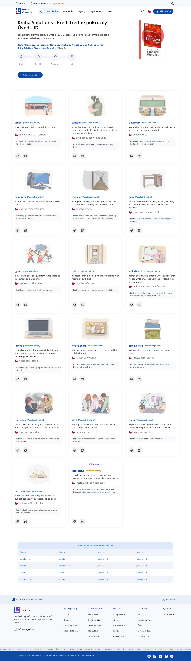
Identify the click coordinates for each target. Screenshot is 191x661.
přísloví (116, 631)
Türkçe (11, 649)
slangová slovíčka (120, 614)
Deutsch (98, 649)
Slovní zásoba (32, 45)
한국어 (131, 649)
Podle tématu (94, 620)
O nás (66, 620)
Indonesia (88, 649)
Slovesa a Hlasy (144, 631)
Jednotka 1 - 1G (25, 566)
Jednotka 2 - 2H (25, 579)
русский (28, 649)
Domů (21, 45)
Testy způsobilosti (95, 625)
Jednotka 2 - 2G (142, 572)
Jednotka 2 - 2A (103, 566)
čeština (188, 649)
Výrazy (116, 608)
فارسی (79, 649)
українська (38, 649)
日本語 (117, 649)
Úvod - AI (23, 552)
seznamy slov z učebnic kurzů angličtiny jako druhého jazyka (72, 45)
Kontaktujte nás (70, 625)
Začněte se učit (30, 75)
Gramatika (143, 608)
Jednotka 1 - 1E (103, 559)
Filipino (71, 649)
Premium (60, 3)
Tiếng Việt (49, 649)
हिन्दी (57, 649)
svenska (179, 649)
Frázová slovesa (120, 625)
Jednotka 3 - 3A (64, 579)
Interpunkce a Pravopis (145, 620)
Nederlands (169, 649)
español (3, 649)
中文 (124, 649)
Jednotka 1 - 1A (25, 559)
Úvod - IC (101, 552)
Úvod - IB (62, 552)
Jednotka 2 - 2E (64, 572)
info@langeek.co (26, 629)
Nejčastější (93, 631)
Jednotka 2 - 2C (25, 572)
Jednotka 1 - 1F (142, 559)
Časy (140, 625)
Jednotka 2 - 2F (103, 572)
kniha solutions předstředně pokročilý (37, 48)
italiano (19, 649)
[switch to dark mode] (172, 3)
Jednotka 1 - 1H (64, 566)
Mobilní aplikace (40, 3)
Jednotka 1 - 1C (64, 559)
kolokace (116, 620)
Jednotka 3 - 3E (142, 579)
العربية (64, 649)
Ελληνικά (147, 649)
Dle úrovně (93, 614)
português (108, 649)
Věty (139, 614)
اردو (155, 649)
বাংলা (160, 649)
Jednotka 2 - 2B (142, 566)
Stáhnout (170, 599)
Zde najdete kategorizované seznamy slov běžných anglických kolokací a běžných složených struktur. (71, 631)
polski (139, 649)
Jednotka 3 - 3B (103, 579)
